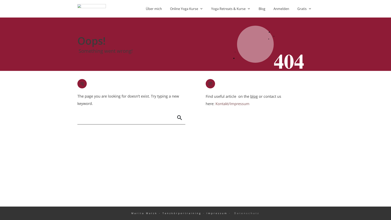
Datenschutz (247, 213)
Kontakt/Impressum (232, 103)
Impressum (216, 213)
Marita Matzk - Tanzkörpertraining (166, 213)
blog (254, 96)
